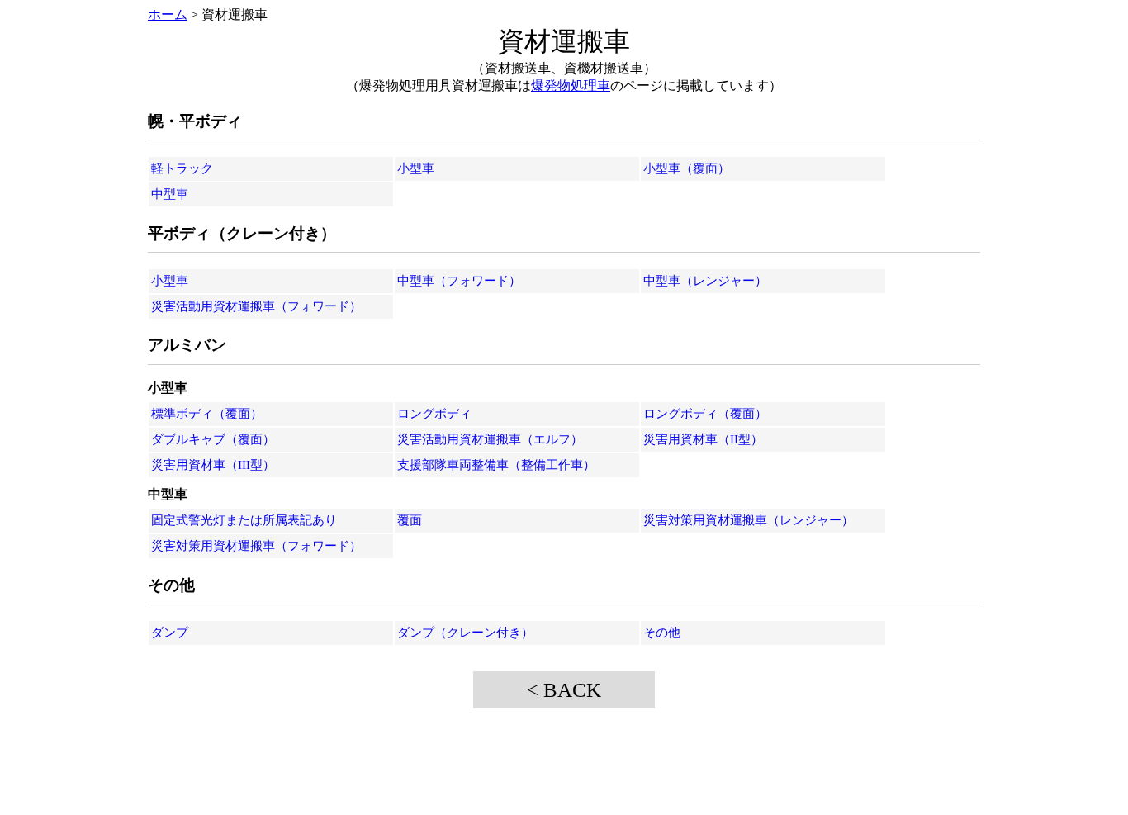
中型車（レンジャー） (705, 280)
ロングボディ (434, 413)
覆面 (409, 520)
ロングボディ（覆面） (705, 413)
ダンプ (169, 632)
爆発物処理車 (570, 85)
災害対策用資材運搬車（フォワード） (256, 545)
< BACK (564, 690)
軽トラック (182, 168)
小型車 (415, 168)
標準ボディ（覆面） (207, 413)
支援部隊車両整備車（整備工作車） (496, 464)
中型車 (169, 194)
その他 (661, 632)
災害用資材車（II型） (703, 439)
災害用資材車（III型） (213, 464)
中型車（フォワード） (459, 280)
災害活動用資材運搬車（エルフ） (490, 439)
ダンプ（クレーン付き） (465, 632)
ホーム (167, 14)
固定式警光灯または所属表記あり (244, 520)
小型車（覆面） (686, 168)
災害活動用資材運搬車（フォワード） (256, 306)
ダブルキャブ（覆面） (213, 439)
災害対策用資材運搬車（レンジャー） (748, 520)
